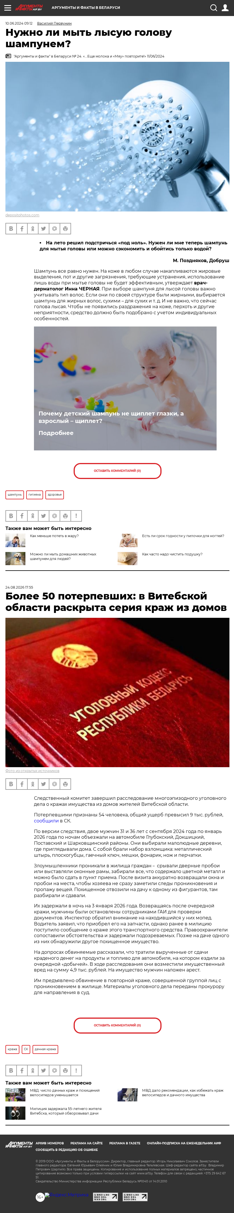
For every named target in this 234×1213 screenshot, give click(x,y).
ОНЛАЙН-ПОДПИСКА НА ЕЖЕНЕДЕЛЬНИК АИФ (184, 1143)
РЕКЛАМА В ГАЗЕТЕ (124, 1143)
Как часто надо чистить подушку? (172, 554)
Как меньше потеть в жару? (54, 536)
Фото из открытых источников (32, 771)
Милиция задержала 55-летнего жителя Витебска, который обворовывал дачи (66, 1111)
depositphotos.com (22, 215)
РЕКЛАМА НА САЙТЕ (86, 1143)
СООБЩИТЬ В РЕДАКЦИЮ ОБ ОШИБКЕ (67, 1150)
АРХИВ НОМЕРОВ (50, 1143)
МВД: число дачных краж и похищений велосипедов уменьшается (65, 1092)
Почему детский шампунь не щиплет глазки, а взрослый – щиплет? (111, 417)
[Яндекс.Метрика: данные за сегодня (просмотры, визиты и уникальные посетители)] (66, 1195)
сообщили (46, 821)
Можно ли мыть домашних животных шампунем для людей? (63, 556)
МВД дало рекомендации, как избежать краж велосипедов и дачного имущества (182, 1092)
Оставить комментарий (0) (117, 471)
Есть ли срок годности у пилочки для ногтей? (183, 536)
